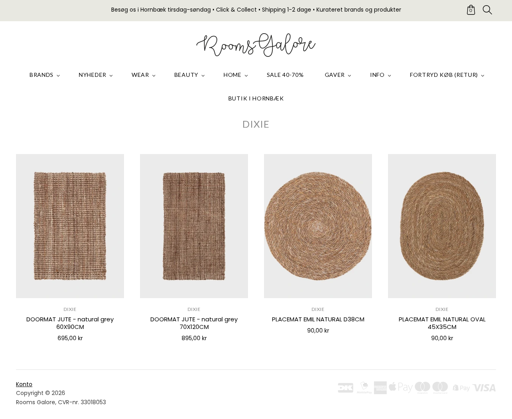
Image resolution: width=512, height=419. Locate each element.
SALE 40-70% (285, 74)
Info (377, 74)
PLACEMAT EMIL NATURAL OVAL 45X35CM (442, 323)
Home (233, 74)
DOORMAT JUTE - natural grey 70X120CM (194, 323)
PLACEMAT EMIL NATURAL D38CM (318, 319)
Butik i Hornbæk (256, 98)
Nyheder (92, 74)
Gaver (335, 74)
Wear (140, 74)
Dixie (70, 309)
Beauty (186, 74)
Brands (42, 74)
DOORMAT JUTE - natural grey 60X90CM (70, 323)
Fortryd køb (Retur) (444, 74)
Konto (24, 384)
